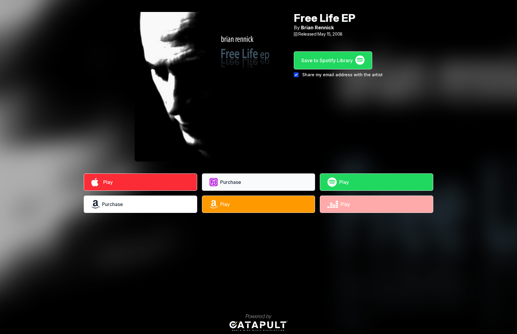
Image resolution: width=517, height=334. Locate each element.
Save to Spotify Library (327, 60)
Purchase (230, 182)
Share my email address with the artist (342, 74)
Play (107, 182)
